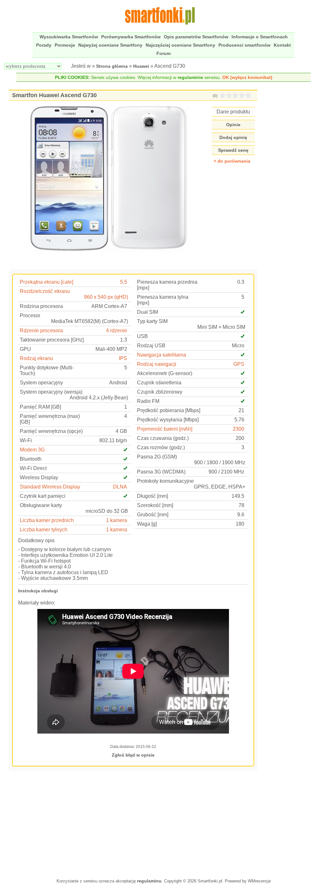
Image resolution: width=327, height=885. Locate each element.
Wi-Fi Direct (33, 468)
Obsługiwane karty (41, 505)
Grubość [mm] (152, 514)
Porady (43, 45)
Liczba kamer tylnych (43, 529)
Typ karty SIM (152, 321)
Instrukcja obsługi (38, 590)
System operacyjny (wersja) (51, 392)
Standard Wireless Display (50, 486)
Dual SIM (147, 312)
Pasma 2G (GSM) (157, 456)
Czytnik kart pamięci (42, 496)
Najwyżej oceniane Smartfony (110, 45)
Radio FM (148, 401)
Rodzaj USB (151, 345)
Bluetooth (31, 459)
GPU (25, 349)
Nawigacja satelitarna (161, 355)
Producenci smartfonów (244, 45)
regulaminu (149, 880)
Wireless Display (39, 477)
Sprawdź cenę (233, 150)
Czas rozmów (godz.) (161, 447)
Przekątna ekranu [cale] (46, 282)
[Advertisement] (133, 824)
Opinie (233, 124)
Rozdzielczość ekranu (45, 291)
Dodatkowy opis (36, 540)
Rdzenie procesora (41, 330)
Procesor (30, 315)
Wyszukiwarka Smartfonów (69, 36)
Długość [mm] (152, 496)
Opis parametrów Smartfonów (196, 36)
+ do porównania (232, 161)
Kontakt (282, 45)
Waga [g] (147, 524)
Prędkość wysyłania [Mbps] (168, 419)
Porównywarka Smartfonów (131, 36)
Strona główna (112, 66)
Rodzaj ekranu (36, 358)
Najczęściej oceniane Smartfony (180, 45)
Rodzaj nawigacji (156, 364)
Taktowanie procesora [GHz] (52, 339)
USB (142, 336)
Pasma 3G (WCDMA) (161, 471)
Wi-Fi (26, 440)
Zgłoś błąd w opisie (133, 755)
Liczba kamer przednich (47, 520)
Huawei (141, 66)
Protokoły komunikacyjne (165, 481)
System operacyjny (41, 382)
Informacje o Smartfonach (260, 36)
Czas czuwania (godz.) (163, 438)
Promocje (65, 45)
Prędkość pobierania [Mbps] (168, 410)
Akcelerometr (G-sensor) (164, 373)
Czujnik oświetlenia (159, 382)
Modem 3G (32, 449)
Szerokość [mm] (155, 505)
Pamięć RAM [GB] (40, 407)
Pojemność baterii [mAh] (164, 429)
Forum (163, 53)
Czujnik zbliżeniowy (159, 392)
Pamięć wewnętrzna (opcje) (51, 431)
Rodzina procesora (41, 306)
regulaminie (190, 77)
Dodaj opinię (233, 137)
